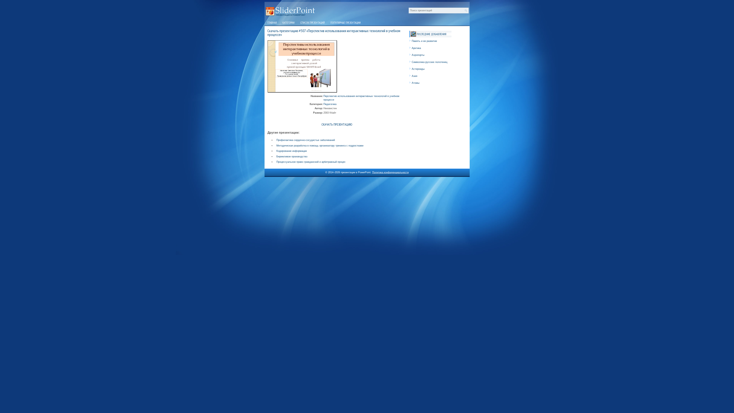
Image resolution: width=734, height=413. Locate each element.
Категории (289, 22)
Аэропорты (418, 55)
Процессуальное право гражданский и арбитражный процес (311, 161)
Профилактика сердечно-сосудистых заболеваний (305, 140)
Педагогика (329, 104)
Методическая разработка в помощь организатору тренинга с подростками (319, 145)
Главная (272, 22)
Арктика (416, 48)
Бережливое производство (291, 156)
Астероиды (418, 68)
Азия (414, 76)
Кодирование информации (291, 151)
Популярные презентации (345, 22)
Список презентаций (312, 22)
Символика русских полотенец (429, 62)
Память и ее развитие (424, 41)
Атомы (415, 82)
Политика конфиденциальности (390, 172)
